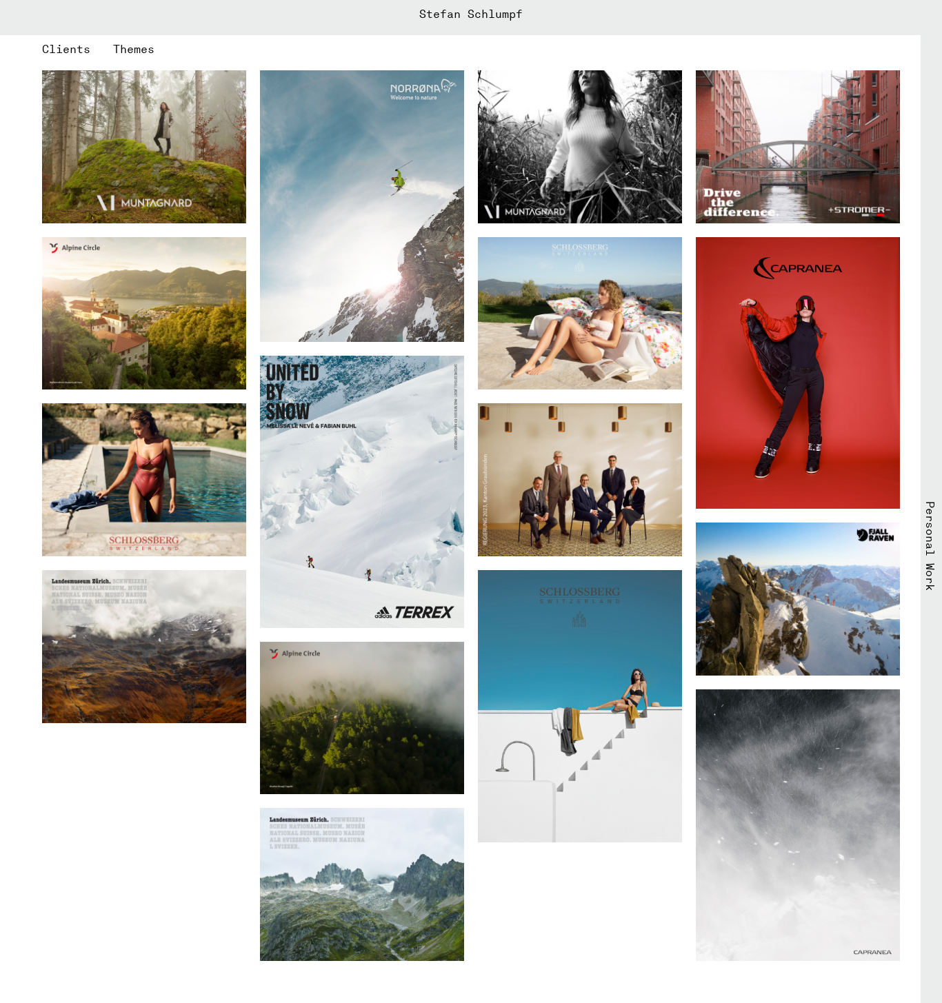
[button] (77, 49)
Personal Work (929, 546)
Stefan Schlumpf (471, 14)
